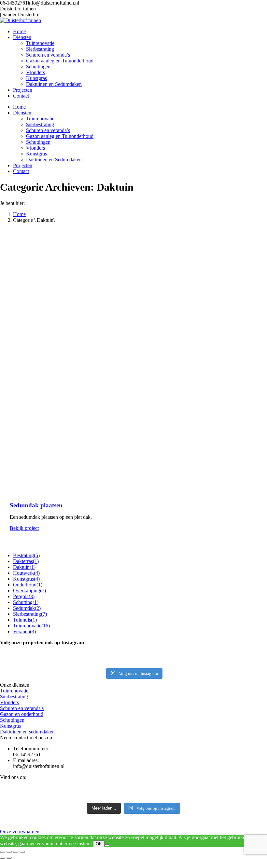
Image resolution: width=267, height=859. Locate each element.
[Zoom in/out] (22, 852)
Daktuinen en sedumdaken (27, 731)
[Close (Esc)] (2, 852)
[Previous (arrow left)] (2, 858)
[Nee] (107, 845)
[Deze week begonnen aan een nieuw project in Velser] (133, 663)
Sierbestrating (14, 696)
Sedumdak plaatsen (36, 505)
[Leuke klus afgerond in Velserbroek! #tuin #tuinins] (44, 663)
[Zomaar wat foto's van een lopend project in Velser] (44, 658)
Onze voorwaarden (19, 831)
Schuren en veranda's (22, 708)
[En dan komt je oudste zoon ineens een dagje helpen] (222, 658)
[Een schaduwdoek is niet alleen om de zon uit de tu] (133, 653)
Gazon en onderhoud (21, 714)
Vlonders (9, 702)
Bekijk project (24, 528)
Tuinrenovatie (14, 690)
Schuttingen (12, 720)
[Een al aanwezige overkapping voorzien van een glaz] (222, 663)
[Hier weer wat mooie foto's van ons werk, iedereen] (222, 653)
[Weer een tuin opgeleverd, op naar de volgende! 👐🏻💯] (133, 658)
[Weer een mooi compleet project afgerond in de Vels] (44, 653)
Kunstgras (10, 726)
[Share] (9, 852)
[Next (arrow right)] (9, 858)
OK (99, 843)
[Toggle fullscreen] (15, 852)
